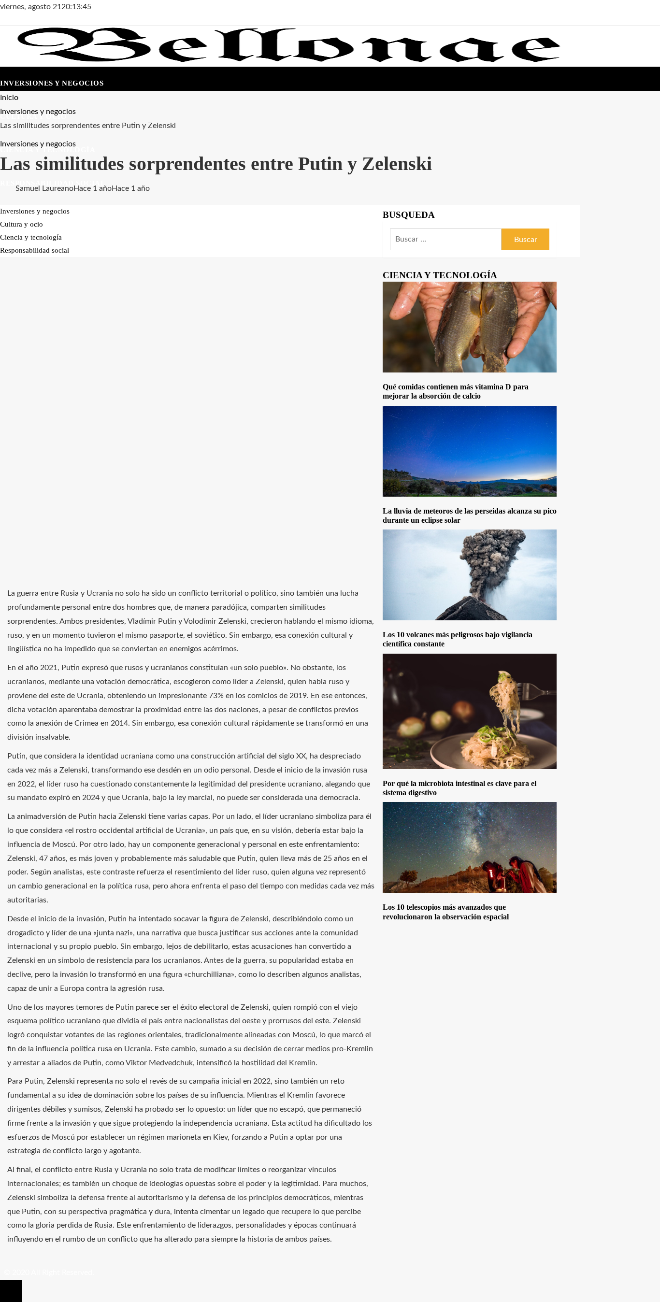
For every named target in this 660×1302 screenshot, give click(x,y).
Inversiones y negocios (38, 144)
